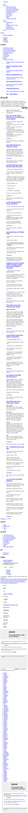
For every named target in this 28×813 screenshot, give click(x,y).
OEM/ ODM (9, 22)
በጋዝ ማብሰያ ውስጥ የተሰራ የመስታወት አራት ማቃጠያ (13, 305)
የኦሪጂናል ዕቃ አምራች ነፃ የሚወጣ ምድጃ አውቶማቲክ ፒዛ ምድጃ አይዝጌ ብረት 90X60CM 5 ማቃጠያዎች (15, 265)
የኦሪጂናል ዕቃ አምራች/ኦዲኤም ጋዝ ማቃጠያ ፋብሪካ (13, 582)
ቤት (4, 4)
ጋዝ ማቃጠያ (7, 580)
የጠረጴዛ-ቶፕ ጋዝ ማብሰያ (6, 579)
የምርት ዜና (5, 554)
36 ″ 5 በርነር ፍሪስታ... (12, 94)
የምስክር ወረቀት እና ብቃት (12, 25)
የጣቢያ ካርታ (3, 577)
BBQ (7, 17)
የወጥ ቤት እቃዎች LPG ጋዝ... (14, 81)
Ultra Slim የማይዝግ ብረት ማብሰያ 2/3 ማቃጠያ (13, 145)
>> (7, 518)
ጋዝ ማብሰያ (13, 580)
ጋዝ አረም (8, 16)
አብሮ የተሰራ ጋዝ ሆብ (11, 6)
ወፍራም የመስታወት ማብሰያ (12, 9)
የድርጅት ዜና (6, 552)
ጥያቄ (25, 107)
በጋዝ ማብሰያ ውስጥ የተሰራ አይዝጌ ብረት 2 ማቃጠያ (13, 402)
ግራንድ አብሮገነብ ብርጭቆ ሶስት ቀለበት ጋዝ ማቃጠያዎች (14, 336)
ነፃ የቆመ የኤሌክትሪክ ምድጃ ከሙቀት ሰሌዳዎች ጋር (13, 203)
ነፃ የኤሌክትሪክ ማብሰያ (11, 18)
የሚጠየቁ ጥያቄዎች (10, 29)
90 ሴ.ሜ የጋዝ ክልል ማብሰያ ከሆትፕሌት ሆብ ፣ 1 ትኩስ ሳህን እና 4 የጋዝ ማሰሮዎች (15, 117)
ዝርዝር (10, 138)
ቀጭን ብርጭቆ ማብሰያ (11, 8)
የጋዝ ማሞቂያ (9, 14)
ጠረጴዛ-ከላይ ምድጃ (10, 12)
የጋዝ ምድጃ (8, 13)
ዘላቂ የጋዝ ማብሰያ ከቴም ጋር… (14, 74)
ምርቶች (5, 5)
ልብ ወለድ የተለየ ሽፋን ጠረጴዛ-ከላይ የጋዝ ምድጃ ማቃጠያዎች (14, 165)
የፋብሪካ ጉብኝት (9, 27)
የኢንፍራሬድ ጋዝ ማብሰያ (11, 10)
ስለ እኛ (5, 21)
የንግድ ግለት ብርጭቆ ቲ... (13, 88)
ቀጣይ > (4, 518)
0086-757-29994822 (8, 35)
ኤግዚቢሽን (8, 26)
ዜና (4, 20)
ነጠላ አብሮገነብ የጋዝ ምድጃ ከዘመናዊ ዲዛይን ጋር (13, 375)
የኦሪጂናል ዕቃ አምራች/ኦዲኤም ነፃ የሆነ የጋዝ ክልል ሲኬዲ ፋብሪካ (13, 581)
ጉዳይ (7, 23)
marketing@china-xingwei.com (10, 563)
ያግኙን (4, 30)
